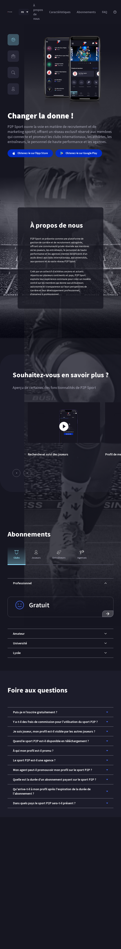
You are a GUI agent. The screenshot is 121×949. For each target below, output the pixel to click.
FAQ (104, 12)
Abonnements (86, 12)
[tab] (17, 556)
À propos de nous (38, 12)
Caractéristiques (59, 12)
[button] (60, 583)
